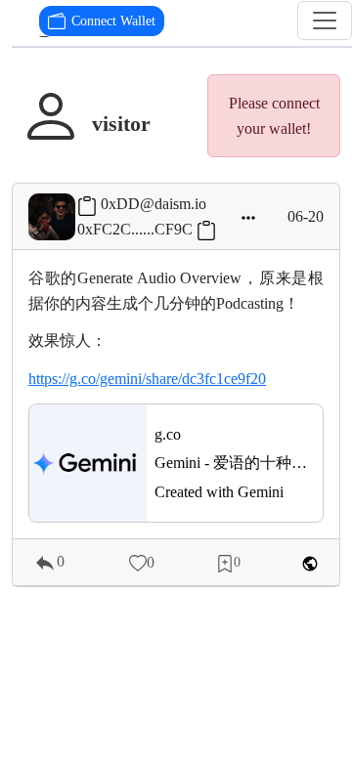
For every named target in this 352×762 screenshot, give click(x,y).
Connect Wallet (113, 21)
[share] (309, 562)
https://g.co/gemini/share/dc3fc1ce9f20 (147, 378)
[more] (248, 217)
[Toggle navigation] (324, 20)
